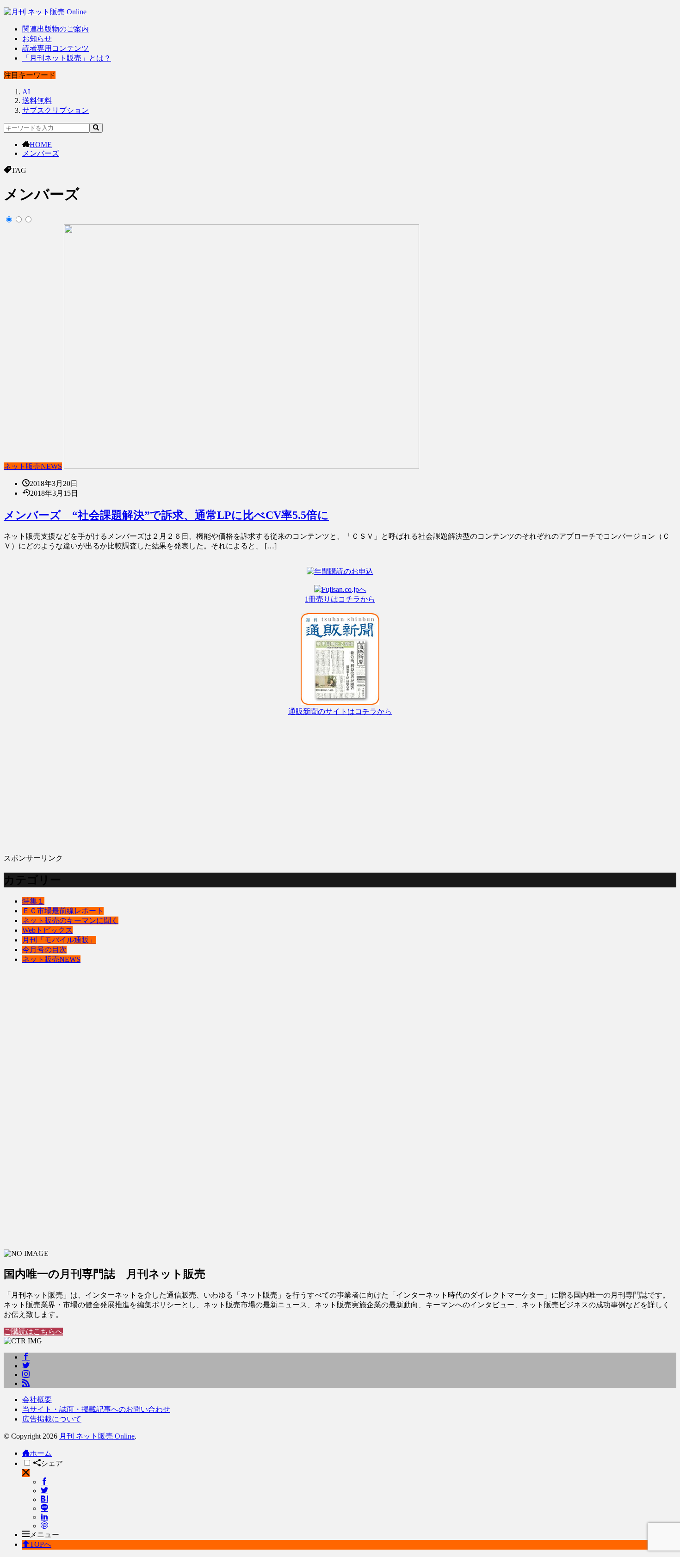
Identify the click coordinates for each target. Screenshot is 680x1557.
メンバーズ (40, 153)
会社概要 (37, 1399)
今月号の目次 (44, 950)
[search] (96, 128)
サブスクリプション (55, 110)
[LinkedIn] (44, 1517)
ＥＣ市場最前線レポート (63, 911)
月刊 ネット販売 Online (97, 1436)
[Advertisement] (281, 781)
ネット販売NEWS (33, 466)
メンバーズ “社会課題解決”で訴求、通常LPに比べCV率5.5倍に (166, 515)
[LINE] (44, 1508)
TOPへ (40, 1544)
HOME (41, 144)
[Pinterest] (44, 1526)
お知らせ (37, 39)
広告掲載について (51, 1419)
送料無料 (37, 101)
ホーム (41, 1453)
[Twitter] (44, 1491)
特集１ (33, 901)
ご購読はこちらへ (33, 1331)
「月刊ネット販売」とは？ (66, 58)
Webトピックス (47, 930)
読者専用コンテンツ (55, 48)
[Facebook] (44, 1482)
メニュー (44, 1535)
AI (26, 92)
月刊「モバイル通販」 (59, 940)
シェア (52, 1463)
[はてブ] (44, 1499)
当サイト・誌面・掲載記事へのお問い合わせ (96, 1409)
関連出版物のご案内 (55, 29)
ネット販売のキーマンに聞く (70, 920)
